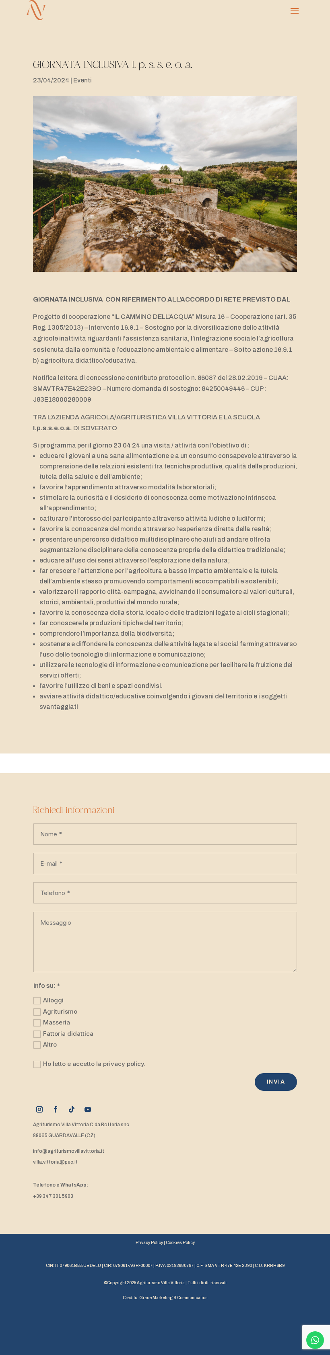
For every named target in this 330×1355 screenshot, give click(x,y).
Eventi (82, 80)
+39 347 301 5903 (53, 1196)
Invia (276, 1082)
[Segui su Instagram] (39, 1109)
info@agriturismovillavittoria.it (68, 1151)
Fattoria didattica (68, 1033)
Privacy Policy (149, 1242)
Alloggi (53, 1000)
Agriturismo (60, 1011)
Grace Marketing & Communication (173, 1297)
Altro (50, 1044)
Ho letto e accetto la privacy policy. (94, 1064)
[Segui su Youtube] (87, 1109)
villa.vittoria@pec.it (55, 1162)
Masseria (56, 1022)
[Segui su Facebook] (55, 1109)
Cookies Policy (180, 1242)
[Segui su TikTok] (71, 1109)
